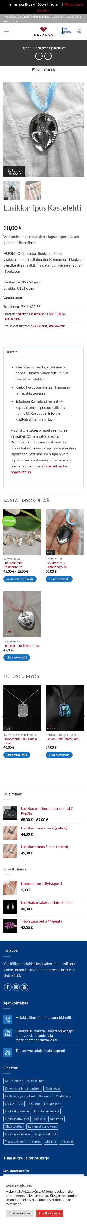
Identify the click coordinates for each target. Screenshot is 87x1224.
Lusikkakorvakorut (17, 1111)
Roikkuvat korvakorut (42, 1126)
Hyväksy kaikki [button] (49, 1213)
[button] (6, 31)
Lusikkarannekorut (46, 1111)
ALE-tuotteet (14, 1081)
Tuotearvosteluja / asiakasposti (40, 1050)
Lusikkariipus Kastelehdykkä (56, 565)
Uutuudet (67, 1141)
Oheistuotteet (14, 1126)
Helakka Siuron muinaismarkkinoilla (44, 1017)
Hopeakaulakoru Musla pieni (20, 741)
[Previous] (11, 129)
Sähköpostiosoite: (16, 1171)
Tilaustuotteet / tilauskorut (23, 1141)
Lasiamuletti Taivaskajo (62, 739)
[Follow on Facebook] (8, 987)
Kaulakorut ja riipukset (50, 48)
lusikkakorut (56, 326)
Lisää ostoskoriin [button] (59, 578)
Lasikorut (33, 1104)
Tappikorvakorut (45, 1134)
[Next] (76, 129)
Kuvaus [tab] (12, 352)
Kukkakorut (64, 1096)
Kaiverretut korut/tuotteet (23, 1088)
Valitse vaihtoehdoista (20, 578)
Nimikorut (56, 1119)
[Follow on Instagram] (16, 987)
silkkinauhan (52, 466)
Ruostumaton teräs (17, 1134)
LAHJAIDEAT (56, 314)
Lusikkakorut (12, 319)
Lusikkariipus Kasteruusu (21, 645)
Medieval (39, 1119)
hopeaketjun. (21, 472)
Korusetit (45, 1096)
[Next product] (38, 56)
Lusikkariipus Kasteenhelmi (13, 565)
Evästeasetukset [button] (20, 1213)
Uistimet (50, 1141)
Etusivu (26, 48)
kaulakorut (40, 326)
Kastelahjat (52, 1088)
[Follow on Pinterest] (24, 987)
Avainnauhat (35, 1081)
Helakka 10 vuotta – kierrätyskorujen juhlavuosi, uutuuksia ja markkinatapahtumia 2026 (45, 1035)
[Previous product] (48, 56)
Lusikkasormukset (17, 1119)
